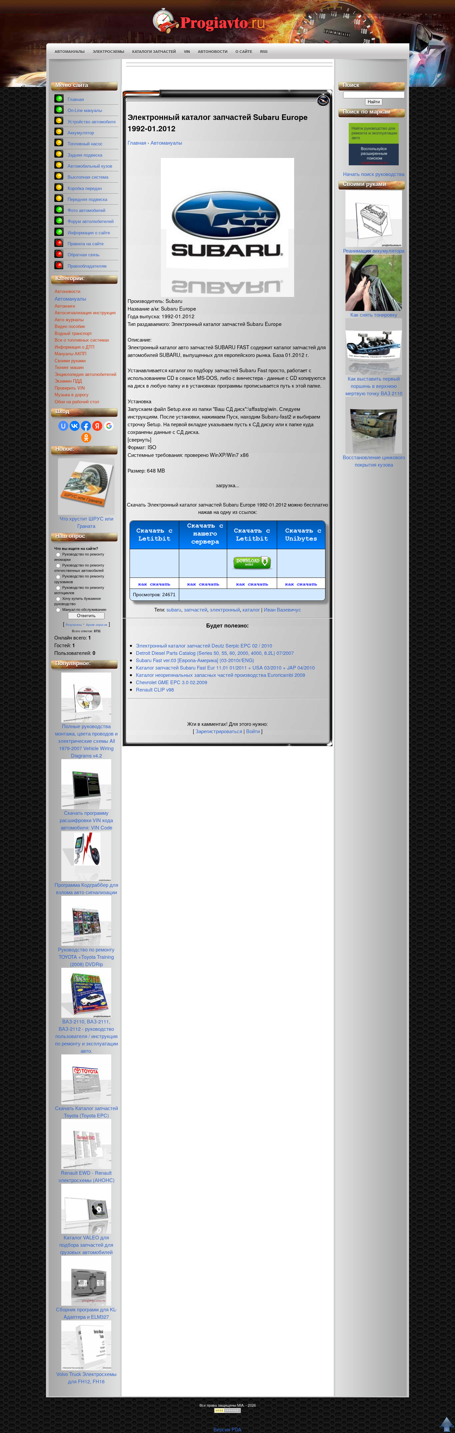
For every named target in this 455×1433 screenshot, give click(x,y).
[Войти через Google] (109, 426)
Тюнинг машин (69, 367)
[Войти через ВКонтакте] (75, 426)
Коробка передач (85, 188)
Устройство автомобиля (92, 121)
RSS (263, 51)
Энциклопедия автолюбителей (85, 374)
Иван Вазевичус (282, 609)
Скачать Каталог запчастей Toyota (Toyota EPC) (86, 1111)
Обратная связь (84, 254)
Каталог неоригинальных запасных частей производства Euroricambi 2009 (220, 674)
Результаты (74, 625)
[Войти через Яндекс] (97, 426)
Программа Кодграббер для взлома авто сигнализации (86, 888)
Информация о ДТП (74, 347)
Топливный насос (85, 143)
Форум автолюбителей (91, 221)
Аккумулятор (81, 132)
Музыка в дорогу (72, 394)
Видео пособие (70, 326)
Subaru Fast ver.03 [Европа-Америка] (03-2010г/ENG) (195, 660)
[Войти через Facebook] (86, 426)
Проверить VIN (70, 388)
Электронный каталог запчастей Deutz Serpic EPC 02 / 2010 (204, 645)
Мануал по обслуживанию (84, 610)
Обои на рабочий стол (77, 401)
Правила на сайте (86, 243)
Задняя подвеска (85, 155)
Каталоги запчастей (154, 51)
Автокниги (65, 306)
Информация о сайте (89, 232)
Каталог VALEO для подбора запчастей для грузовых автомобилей (86, 1244)
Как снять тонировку (373, 314)
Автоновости (213, 51)
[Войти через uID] (63, 426)
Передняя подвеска (87, 199)
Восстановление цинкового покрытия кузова (374, 461)
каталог (251, 609)
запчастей (195, 609)
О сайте (243, 51)
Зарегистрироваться (219, 730)
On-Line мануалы (85, 110)
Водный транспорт (73, 333)
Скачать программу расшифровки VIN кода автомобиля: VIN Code (86, 820)
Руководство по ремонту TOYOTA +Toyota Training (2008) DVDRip (86, 956)
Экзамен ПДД (68, 381)
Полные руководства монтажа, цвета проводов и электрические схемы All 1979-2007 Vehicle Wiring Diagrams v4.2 (86, 740)
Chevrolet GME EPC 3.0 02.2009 (171, 682)
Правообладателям (87, 266)
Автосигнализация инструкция (85, 312)
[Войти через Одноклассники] (86, 438)
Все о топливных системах (82, 340)
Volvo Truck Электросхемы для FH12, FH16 (86, 1377)
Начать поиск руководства (373, 173)
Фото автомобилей (86, 210)
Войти (253, 730)
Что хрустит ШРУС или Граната (86, 522)
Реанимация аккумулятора (373, 250)
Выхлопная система (88, 177)
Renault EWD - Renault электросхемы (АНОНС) (86, 1176)
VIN (187, 51)
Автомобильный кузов (90, 166)
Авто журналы (69, 319)
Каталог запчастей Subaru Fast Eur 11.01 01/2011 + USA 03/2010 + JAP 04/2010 (225, 667)
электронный (225, 609)
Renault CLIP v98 (155, 689)
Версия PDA (227, 1429)
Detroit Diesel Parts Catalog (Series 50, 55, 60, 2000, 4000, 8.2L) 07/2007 (215, 652)
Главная (76, 99)
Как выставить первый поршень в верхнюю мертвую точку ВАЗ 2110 (373, 386)
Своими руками (70, 360)
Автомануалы (70, 51)
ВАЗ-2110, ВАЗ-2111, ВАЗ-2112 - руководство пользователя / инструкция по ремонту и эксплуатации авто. (86, 1036)
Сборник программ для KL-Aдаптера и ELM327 (86, 1313)
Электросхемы (108, 51)
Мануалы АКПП (70, 353)
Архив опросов (96, 625)
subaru (174, 609)
